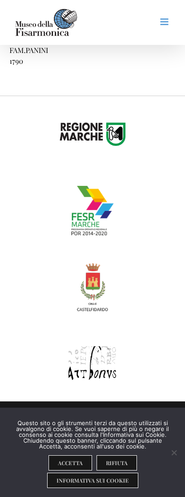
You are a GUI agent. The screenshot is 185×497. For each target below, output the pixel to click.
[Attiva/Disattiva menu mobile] (165, 21)
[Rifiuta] (173, 452)
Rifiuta (117, 462)
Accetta (70, 462)
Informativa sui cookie (93, 480)
